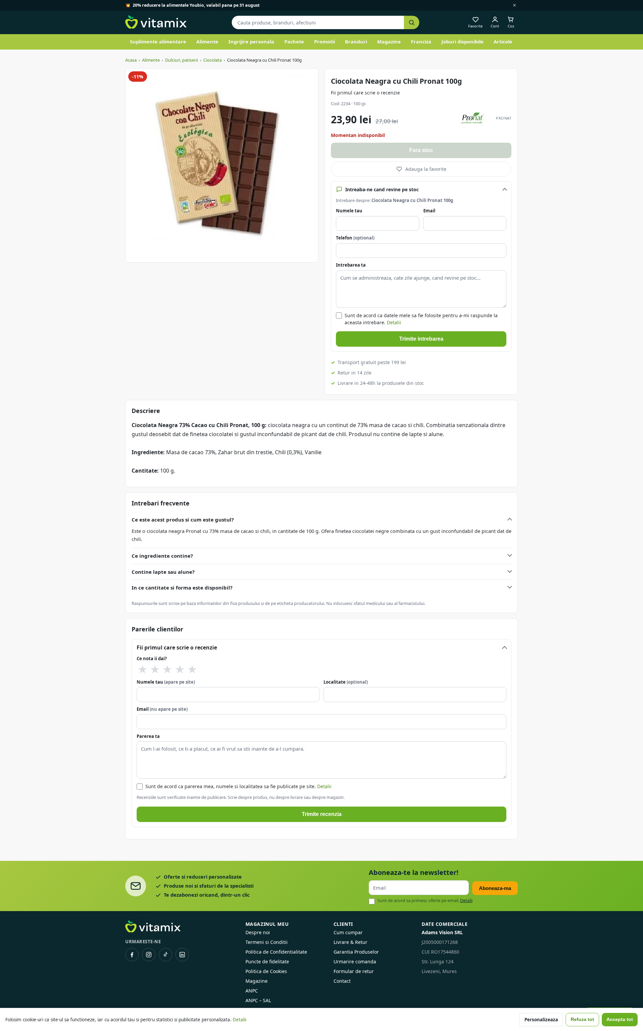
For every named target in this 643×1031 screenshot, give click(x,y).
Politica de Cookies (266, 971)
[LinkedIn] (182, 954)
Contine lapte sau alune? (163, 571)
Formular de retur (354, 971)
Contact (342, 981)
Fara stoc (421, 150)
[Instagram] (148, 954)
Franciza (421, 41)
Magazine (389, 41)
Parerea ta (148, 736)
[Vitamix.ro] (156, 22)
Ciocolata (212, 60)
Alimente (207, 41)
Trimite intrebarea (421, 339)
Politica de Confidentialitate (276, 952)
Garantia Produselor (356, 952)
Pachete (294, 41)
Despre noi (257, 932)
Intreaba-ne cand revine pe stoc (382, 189)
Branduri (356, 41)
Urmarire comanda (355, 961)
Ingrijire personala (251, 41)
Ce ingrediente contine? (162, 555)
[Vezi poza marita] (222, 165)
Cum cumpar (348, 932)
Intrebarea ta (351, 265)
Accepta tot (619, 1019)
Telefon (355, 238)
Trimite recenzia (322, 814)
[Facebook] (132, 954)
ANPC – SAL (258, 1000)
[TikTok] (165, 954)
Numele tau (349, 211)
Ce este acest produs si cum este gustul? (183, 519)
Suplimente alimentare (158, 41)
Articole (503, 41)
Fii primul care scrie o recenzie (365, 92)
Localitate (346, 682)
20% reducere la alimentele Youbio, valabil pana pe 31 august (196, 5)
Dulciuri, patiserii (181, 60)
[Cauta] (411, 22)
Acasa (131, 60)
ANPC (251, 990)
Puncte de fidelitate (267, 961)
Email (429, 211)
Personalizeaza (541, 1020)
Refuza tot (582, 1019)
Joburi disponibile (462, 41)
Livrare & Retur (350, 942)
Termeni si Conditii (266, 942)
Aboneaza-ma (495, 888)
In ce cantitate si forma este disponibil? (182, 587)
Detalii (394, 322)
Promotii (324, 41)
